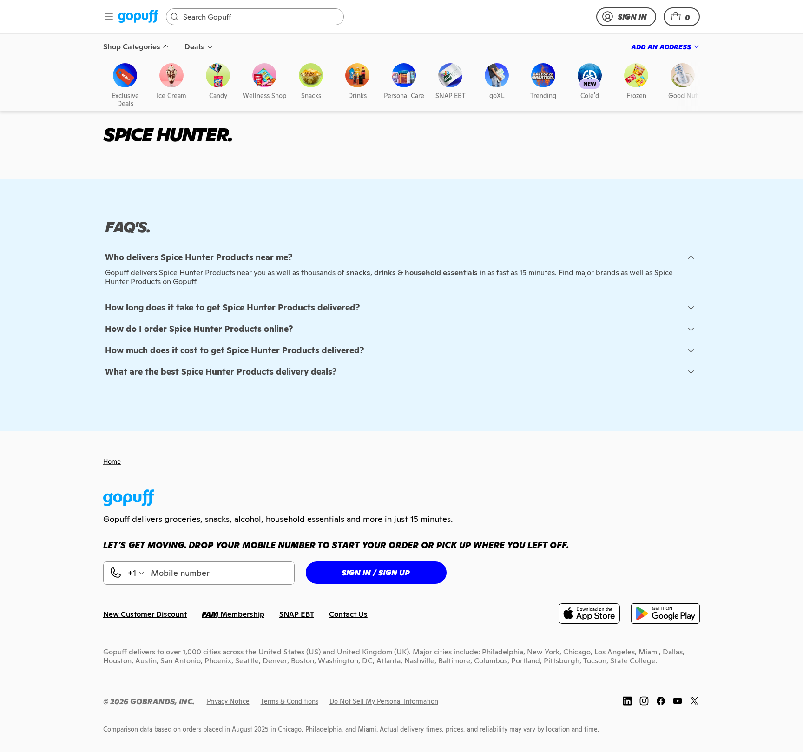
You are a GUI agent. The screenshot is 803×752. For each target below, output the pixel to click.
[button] (682, 16)
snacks (358, 272)
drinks (385, 272)
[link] (138, 17)
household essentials (441, 272)
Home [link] (112, 461)
